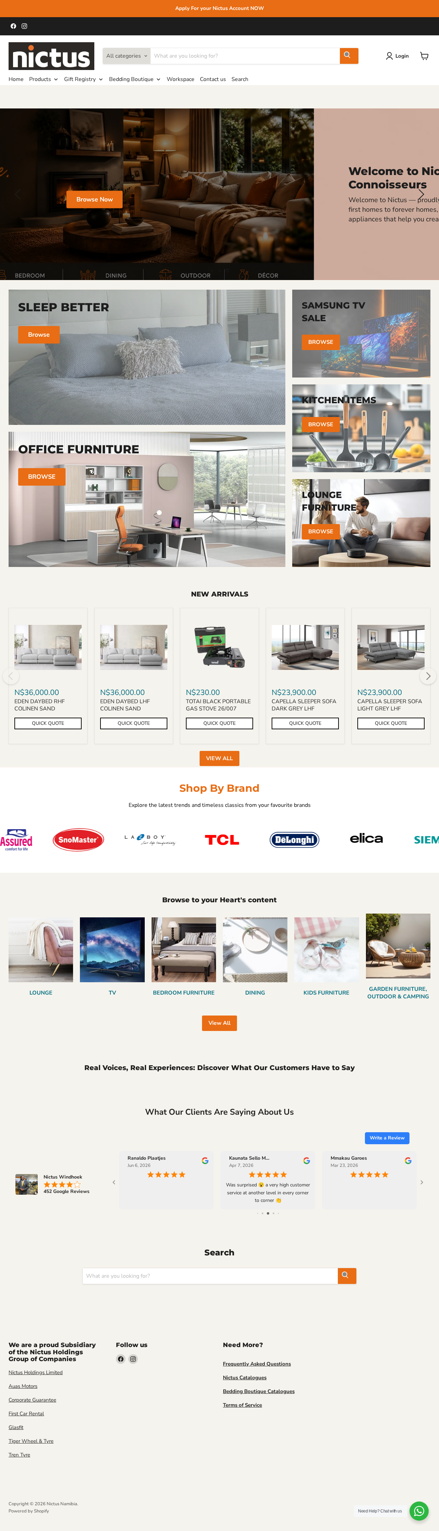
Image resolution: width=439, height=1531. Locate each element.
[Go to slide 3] (263, 1213)
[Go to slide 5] (273, 1213)
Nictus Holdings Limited (36, 1372)
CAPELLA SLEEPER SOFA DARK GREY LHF (304, 705)
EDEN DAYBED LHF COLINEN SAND (125, 705)
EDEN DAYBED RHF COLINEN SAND (39, 705)
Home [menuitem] (16, 79)
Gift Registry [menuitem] (80, 79)
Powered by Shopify (29, 1511)
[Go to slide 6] (277, 1213)
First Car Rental (26, 1413)
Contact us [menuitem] (213, 79)
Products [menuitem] (40, 79)
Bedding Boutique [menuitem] (131, 79)
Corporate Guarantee (32, 1399)
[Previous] (11, 676)
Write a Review (387, 1138)
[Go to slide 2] (258, 1213)
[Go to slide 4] (269, 1213)
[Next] (428, 676)
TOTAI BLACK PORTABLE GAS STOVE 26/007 (218, 705)
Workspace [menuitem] (180, 79)
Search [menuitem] (240, 79)
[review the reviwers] (202, 1162)
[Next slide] (420, 194)
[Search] (349, 56)
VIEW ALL (219, 758)
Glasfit (16, 1427)
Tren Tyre (19, 1454)
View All (219, 1023)
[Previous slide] (19, 194)
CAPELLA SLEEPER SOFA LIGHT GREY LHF (389, 705)
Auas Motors (23, 1386)
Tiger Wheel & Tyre (31, 1441)
